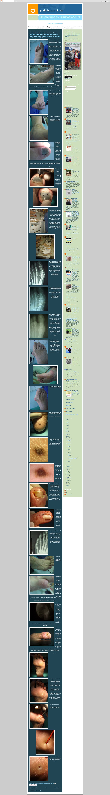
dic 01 (69, 463)
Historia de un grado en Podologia (73, 357)
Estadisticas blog (67, 82)
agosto (68, 469)
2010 (67, 482)
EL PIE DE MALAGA (70, 224)
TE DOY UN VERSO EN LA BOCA (72, 181)
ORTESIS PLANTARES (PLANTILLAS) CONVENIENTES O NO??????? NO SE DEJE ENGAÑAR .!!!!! (72, 382)
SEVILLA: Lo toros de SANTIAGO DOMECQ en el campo (75, 171)
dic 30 (69, 440)
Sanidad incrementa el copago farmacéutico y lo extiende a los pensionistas (71, 371)
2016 (67, 430)
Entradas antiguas (57, 787)
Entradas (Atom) (38, 790)
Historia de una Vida (70, 399)
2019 (67, 425)
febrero (68, 478)
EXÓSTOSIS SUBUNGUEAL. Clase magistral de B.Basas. (75, 257)
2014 (67, 433)
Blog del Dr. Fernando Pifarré (71, 198)
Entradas (68, 86)
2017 (67, 428)
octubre (68, 466)
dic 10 (69, 454)
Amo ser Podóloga (69, 346)
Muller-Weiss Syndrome (70, 297)
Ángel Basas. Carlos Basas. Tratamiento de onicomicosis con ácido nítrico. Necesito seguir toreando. (72, 35)
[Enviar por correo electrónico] (30, 785)
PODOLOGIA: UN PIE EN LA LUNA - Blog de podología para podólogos (72, 269)
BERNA (66, 490)
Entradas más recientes (33, 787)
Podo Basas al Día (51, 10)
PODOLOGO (68, 405)
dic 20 (69, 446)
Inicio (46, 787)
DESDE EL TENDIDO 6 (70, 328)
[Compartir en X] (33, 785)
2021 (67, 422)
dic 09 (69, 455)
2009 (67, 483)
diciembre (68, 439)
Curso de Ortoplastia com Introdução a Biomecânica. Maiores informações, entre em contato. (76, 393)
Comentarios (68, 88)
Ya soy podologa (75, 358)
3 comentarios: (51, 783)
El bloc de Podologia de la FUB (72, 414)
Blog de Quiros (69, 119)
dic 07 (69, 460)
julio (67, 471)
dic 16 (69, 449)
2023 (67, 419)
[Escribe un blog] (31, 785)
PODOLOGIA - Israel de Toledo (72, 390)
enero (68, 480)
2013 (67, 434)
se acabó (68, 247)
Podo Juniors (68, 283)
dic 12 (69, 452)
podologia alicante (69, 296)
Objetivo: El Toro (69, 169)
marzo (68, 477)
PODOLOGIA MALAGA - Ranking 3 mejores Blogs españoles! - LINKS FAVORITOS (72, 318)
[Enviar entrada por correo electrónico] (55, 783)
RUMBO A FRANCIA (75, 329)
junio (68, 472)
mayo (68, 474)
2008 (67, 485)
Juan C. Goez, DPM (68, 494)
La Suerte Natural (69, 107)
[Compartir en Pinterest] (36, 785)
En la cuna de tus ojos (70, 408)
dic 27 (69, 443)
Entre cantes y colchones (70, 182)
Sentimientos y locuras (70, 189)
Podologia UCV (69, 369)
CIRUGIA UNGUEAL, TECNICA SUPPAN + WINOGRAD (75, 226)
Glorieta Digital (69, 411)
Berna (66, 492)
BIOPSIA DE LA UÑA (75, 134)
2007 (67, 486)
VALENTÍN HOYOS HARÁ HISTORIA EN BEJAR (75, 109)
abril (67, 475)
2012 (67, 436)
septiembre (69, 468)
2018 (67, 427)
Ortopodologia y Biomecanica (72, 211)
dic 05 (69, 461)
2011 (67, 437)
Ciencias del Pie (69, 144)
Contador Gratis (67, 78)
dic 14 (69, 451)
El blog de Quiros (69, 402)
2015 (67, 431)
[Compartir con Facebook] (34, 785)
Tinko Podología (69, 339)
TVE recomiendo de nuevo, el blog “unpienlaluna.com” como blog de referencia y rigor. (75, 273)
